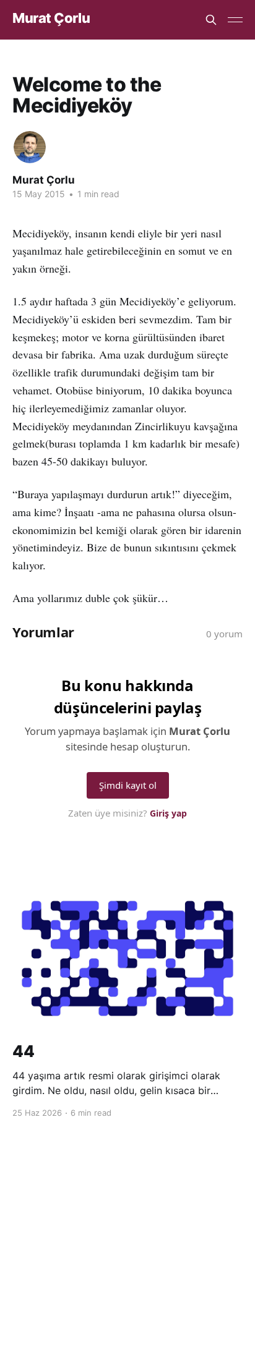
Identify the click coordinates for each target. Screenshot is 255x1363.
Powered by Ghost (128, 1268)
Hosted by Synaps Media (134, 1240)
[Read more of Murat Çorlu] (29, 147)
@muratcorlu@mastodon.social (110, 1224)
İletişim (197, 1224)
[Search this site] (211, 20)
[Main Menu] (235, 20)
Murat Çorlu (51, 18)
